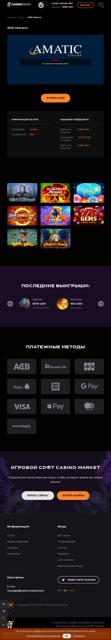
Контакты (13, 553)
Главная (11, 17)
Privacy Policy (59, 623)
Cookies (72, 623)
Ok (66, 636)
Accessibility (84, 623)
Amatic (34, 129)
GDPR (90, 626)
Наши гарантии (18, 541)
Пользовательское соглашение (43, 636)
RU (65, 591)
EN (59, 591)
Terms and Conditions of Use (71, 626)
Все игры (64, 535)
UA (71, 591)
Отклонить (79, 636)
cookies (37, 631)
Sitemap (99, 626)
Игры (21, 17)
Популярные (66, 541)
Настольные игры (70, 566)
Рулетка (63, 553)
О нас (11, 535)
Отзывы (12, 547)
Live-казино (66, 559)
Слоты (62, 547)
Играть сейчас (37, 495)
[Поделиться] (3, 618)
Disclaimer (98, 623)
